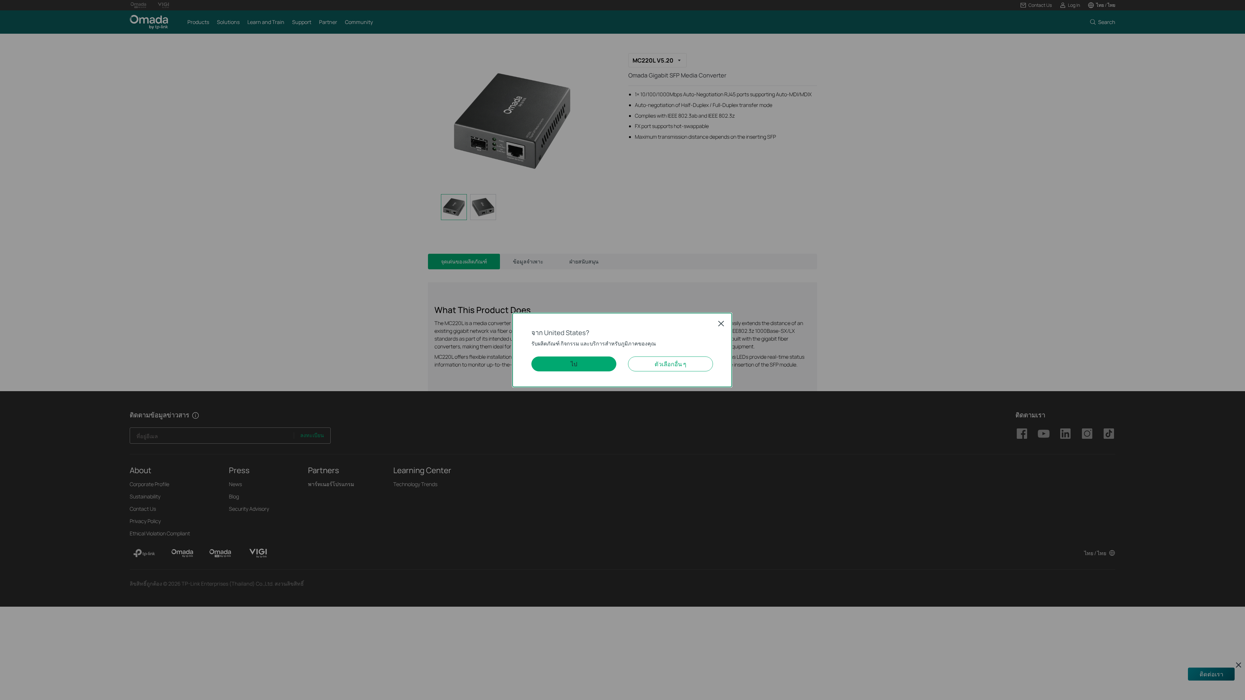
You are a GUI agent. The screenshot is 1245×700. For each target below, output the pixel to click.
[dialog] (622, 350)
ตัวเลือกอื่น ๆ (670, 364)
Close (721, 323)
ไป (574, 364)
